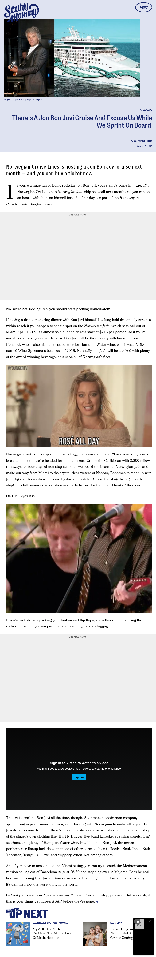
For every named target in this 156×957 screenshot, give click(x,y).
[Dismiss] (150, 921)
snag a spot (63, 326)
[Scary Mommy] (21, 12)
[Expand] (137, 921)
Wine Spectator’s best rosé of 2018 (46, 350)
